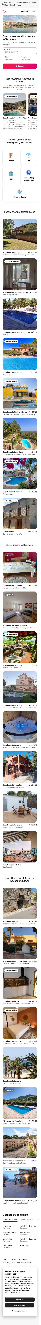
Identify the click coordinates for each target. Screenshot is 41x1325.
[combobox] (19, 52)
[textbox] (11, 59)
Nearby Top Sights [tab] (27, 1219)
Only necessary (19, 1305)
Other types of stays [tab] (10, 1219)
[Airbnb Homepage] (4, 11)
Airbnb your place (28, 11)
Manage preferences (19, 1311)
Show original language (12, 5)
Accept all (19, 1300)
